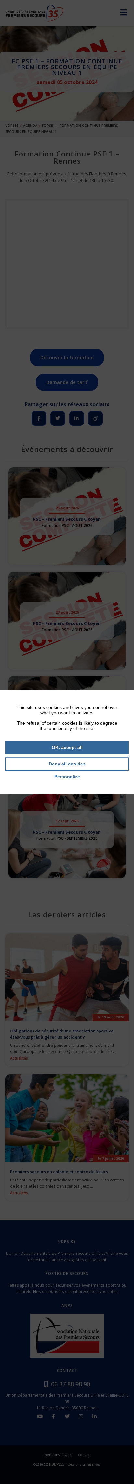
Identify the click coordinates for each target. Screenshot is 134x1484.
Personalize (67, 776)
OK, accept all (67, 747)
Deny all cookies (67, 763)
